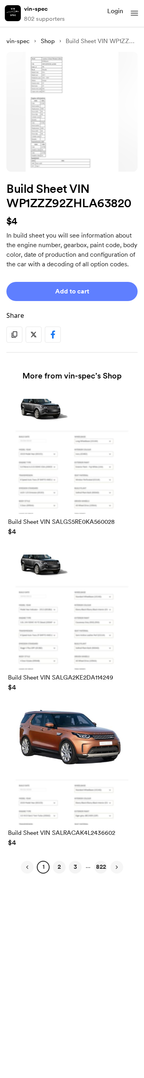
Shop (48, 41)
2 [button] (59, 866)
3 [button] (75, 866)
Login (115, 11)
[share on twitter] (34, 335)
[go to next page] (116, 867)
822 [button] (101, 866)
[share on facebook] (53, 335)
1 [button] (43, 866)
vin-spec (36, 8)
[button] (134, 13)
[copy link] (14, 335)
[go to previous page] (27, 867)
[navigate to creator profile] (13, 13)
